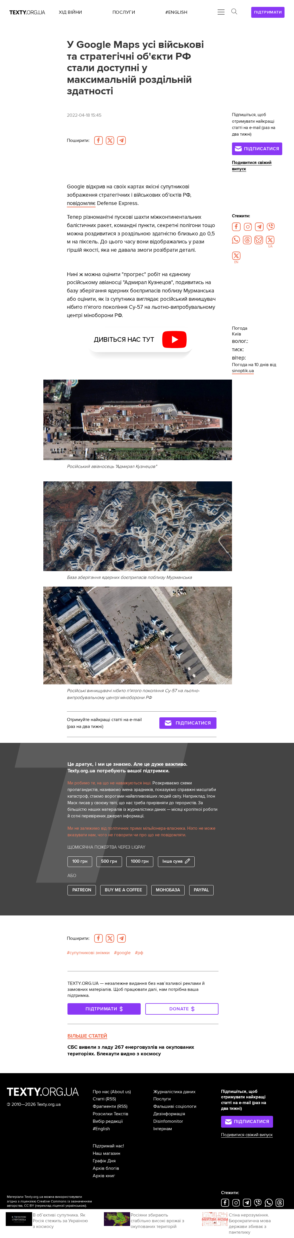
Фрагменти (104, 1106)
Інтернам (162, 1129)
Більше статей (87, 1036)
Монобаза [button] (168, 890)
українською (75, 1206)
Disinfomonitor (168, 1121)
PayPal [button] (201, 890)
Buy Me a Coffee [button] (123, 890)
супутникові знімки (89, 953)
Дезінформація (169, 1114)
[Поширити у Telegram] (121, 140)
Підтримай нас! (108, 1146)
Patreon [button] (81, 890)
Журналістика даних (174, 1092)
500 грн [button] (109, 861)
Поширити (78, 140)
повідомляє (81, 203)
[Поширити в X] (110, 140)
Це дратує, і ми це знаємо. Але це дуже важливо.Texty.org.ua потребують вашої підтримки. (127, 767)
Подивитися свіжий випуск (247, 1135)
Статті (99, 1099)
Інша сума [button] (173, 861)
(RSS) (111, 1099)
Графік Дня (104, 1161)
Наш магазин (106, 1153)
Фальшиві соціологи (174, 1106)
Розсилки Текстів (110, 1114)
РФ (140, 953)
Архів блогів (106, 1168)
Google (124, 953)
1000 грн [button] (140, 861)
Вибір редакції (108, 1121)
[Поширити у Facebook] (98, 140)
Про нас (101, 1092)
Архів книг (104, 1176)
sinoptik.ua (243, 371)
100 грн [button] (80, 861)
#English (101, 1129)
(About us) (121, 1092)
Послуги (162, 1099)
